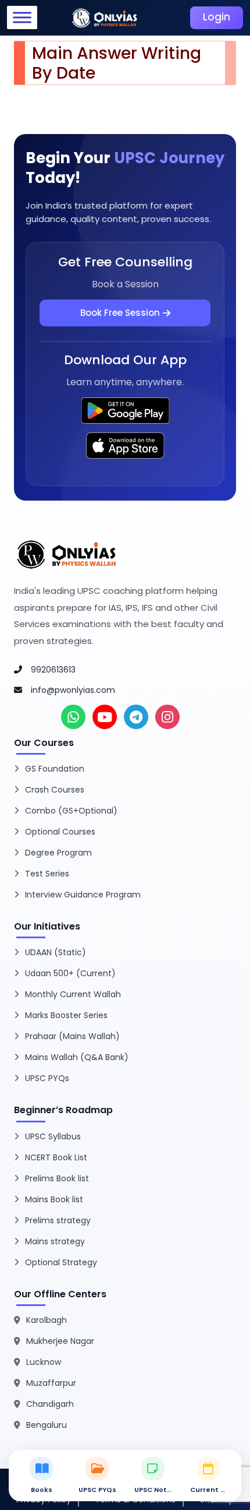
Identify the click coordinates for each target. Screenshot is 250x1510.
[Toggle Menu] (22, 17)
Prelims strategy (58, 1220)
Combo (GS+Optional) (71, 810)
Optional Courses (60, 831)
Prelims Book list (57, 1178)
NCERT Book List (56, 1157)
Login (216, 17)
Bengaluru (46, 1425)
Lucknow (43, 1362)
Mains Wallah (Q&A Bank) (76, 1057)
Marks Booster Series (66, 1015)
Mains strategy (55, 1241)
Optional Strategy (61, 1262)
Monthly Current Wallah (73, 994)
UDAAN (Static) (55, 952)
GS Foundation (54, 769)
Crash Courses (54, 790)
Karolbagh (46, 1320)
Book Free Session (120, 313)
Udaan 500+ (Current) (70, 973)
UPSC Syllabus (53, 1136)
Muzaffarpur (51, 1383)
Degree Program (58, 852)
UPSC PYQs (47, 1078)
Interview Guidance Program (83, 894)
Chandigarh (50, 1404)
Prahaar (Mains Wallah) (72, 1036)
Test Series (47, 873)
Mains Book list (54, 1199)
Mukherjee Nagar (60, 1341)
